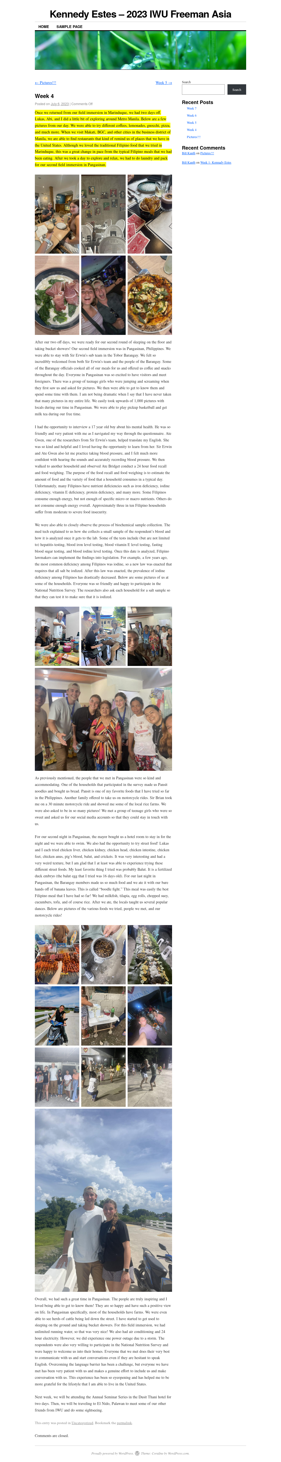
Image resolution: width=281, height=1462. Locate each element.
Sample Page (70, 26)
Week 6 (191, 115)
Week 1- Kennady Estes (215, 162)
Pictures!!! (45, 82)
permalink (124, 1422)
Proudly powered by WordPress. (112, 1453)
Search (186, 82)
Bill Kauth (188, 153)
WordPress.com (178, 1453)
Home (43, 26)
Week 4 (191, 129)
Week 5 (164, 82)
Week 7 (191, 108)
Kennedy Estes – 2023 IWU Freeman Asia (140, 13)
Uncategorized (82, 1422)
